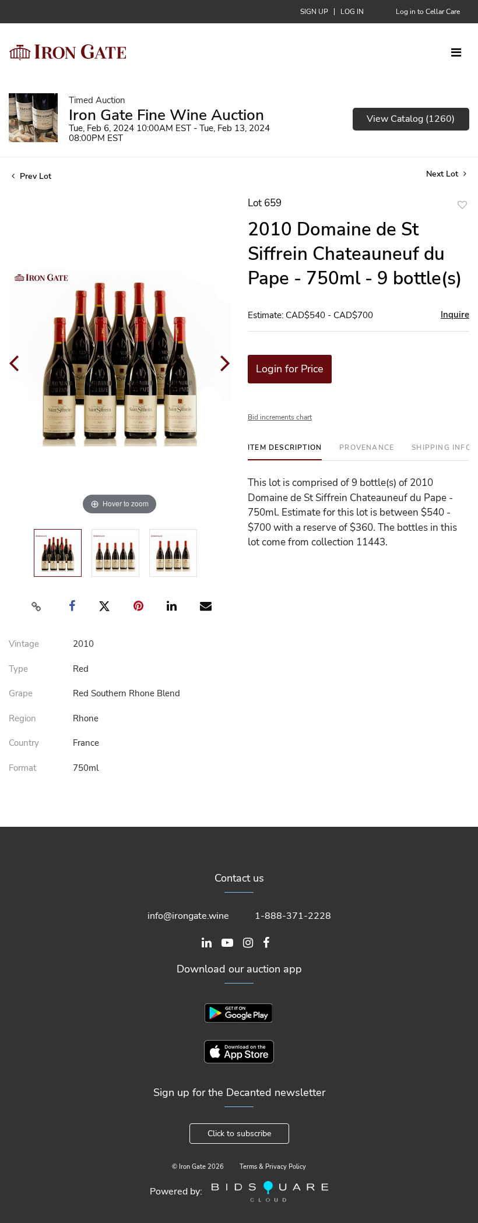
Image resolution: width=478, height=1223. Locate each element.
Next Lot (443, 174)
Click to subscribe (239, 1133)
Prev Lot (34, 176)
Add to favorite (462, 205)
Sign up (314, 11)
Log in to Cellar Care (428, 11)
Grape (21, 693)
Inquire (455, 314)
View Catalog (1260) (411, 118)
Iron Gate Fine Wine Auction (166, 115)
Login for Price (290, 369)
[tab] (285, 451)
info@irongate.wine (188, 916)
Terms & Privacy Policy (273, 1166)
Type (18, 669)
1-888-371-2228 (293, 916)
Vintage (24, 644)
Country (24, 743)
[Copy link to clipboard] (37, 607)
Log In (352, 11)
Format (22, 768)
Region (22, 718)
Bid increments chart (280, 417)
